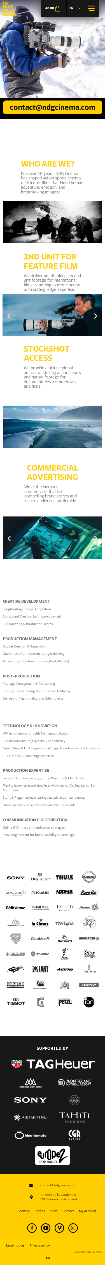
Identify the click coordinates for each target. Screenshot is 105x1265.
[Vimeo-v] (59, 1228)
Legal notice (15, 1245)
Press (53, 1211)
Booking (23, 1211)
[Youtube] (45, 1228)
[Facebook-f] (32, 1228)
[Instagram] (73, 1228)
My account (87, 1211)
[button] (8, 315)
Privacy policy (39, 1245)
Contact (68, 1211)
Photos (39, 1211)
